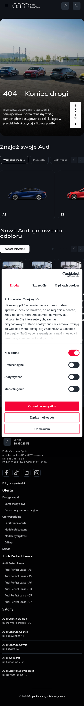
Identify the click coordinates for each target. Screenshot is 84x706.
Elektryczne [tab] (60, 159)
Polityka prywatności (13, 483)
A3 (4, 214)
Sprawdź (75, 115)
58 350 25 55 (21, 443)
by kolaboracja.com (54, 696)
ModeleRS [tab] (39, 159)
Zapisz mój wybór (42, 417)
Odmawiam (42, 428)
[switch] (74, 365)
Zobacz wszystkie (15, 248)
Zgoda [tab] (14, 285)
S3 (62, 214)
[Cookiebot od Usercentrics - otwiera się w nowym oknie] (62, 274)
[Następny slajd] (81, 160)
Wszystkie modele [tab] (14, 159)
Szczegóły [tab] (39, 285)
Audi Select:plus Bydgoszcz (18, 670)
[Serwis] (65, 6)
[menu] (6, 5)
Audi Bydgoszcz (11, 657)
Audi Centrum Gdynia (14, 644)
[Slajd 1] (53, 249)
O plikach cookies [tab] (67, 285)
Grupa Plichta (35, 696)
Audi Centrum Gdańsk (15, 631)
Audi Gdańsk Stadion (14, 618)
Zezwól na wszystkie (42, 406)
